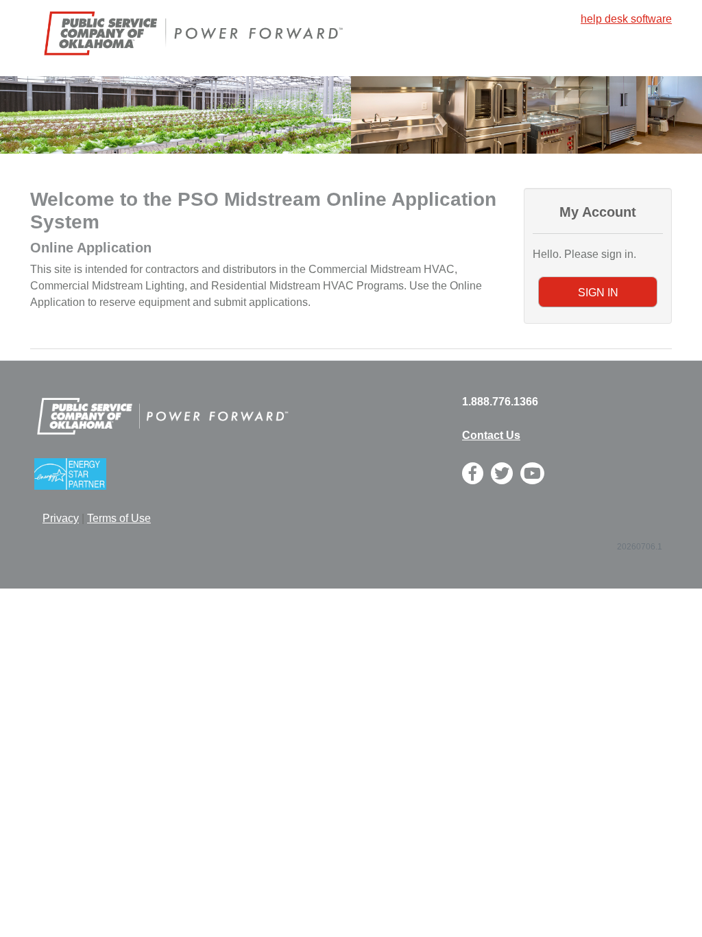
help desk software (626, 19)
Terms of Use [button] (119, 518)
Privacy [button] (61, 518)
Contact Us (491, 435)
